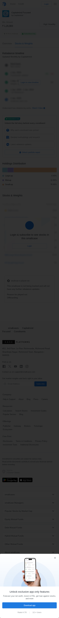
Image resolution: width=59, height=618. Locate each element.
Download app (29, 605)
